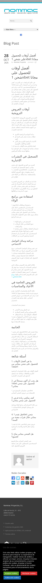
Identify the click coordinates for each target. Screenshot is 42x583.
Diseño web (9, 523)
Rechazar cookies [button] (29, 573)
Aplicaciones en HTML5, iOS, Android (18, 530)
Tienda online (10, 534)
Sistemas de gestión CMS (14, 527)
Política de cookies (12, 577)
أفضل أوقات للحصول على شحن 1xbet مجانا (24, 57)
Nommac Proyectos (20, 62)
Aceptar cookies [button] (11, 573)
